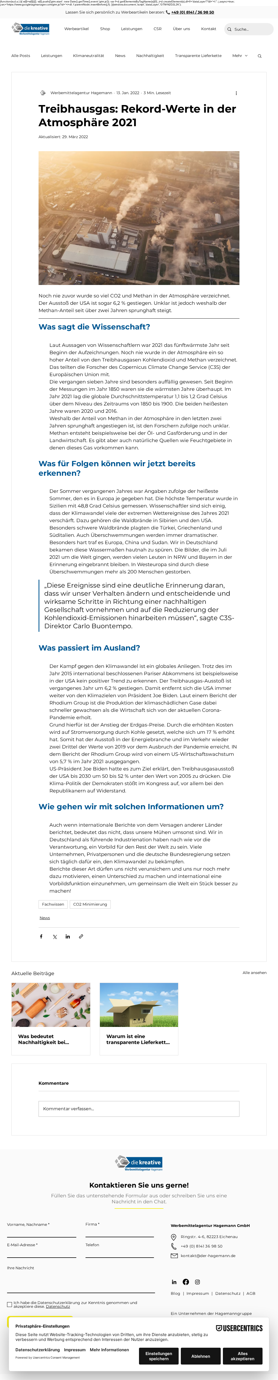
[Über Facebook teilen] (41, 936)
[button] (259, 55)
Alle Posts (20, 55)
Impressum (198, 1293)
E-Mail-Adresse (21, 1245)
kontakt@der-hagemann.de (208, 1255)
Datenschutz (228, 1293)
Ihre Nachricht (20, 1268)
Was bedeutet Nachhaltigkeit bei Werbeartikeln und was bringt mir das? (47, 1039)
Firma (91, 1224)
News (120, 55)
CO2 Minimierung (90, 904)
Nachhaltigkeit (150, 55)
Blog (176, 1293)
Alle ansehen (255, 972)
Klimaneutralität (88, 55)
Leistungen (51, 55)
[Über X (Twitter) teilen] (54, 936)
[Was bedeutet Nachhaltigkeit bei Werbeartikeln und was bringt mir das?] (51, 1005)
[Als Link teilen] (81, 936)
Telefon (92, 1245)
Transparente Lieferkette (198, 55)
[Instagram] (197, 1282)
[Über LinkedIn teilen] (67, 936)
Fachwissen (53, 904)
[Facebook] (186, 1282)
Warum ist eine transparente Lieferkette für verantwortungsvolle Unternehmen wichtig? (137, 1039)
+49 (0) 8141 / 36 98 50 (192, 12)
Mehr (237, 55)
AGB (251, 1293)
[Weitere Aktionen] (236, 93)
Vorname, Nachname (27, 1224)
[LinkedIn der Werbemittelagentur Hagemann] (174, 1282)
